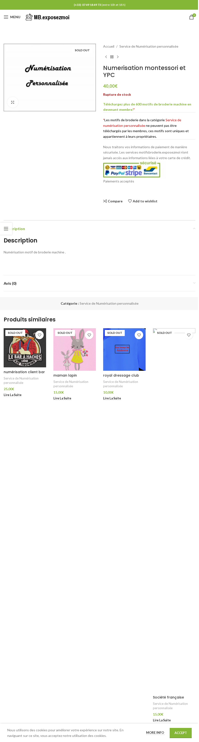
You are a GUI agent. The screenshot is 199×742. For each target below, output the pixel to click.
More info (155, 732)
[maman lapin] (74, 349)
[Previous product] (106, 57)
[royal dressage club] (124, 349)
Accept (180, 733)
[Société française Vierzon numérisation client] (174, 510)
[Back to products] (112, 57)
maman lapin (65, 375)
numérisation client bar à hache (24, 374)
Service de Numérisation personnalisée (148, 46)
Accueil (108, 46)
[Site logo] (48, 17)
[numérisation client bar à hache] (25, 347)
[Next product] (118, 57)
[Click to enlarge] (12, 102)
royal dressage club (121, 375)
